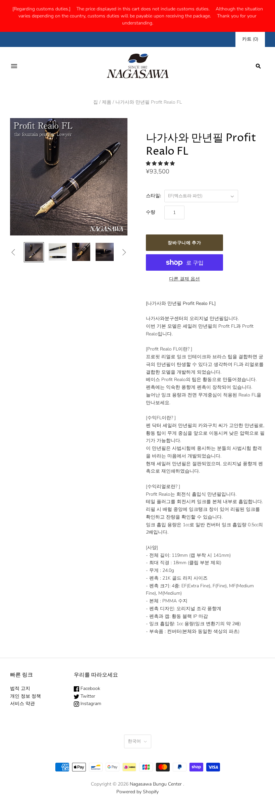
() (250, 39)
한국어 (134, 741)
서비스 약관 (22, 703)
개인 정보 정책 (25, 696)
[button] (161, 163)
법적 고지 (20, 688)
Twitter (87, 696)
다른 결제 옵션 (184, 279)
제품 (106, 102)
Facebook (89, 688)
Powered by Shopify (137, 792)
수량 (150, 212)
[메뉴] (14, 66)
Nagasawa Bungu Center (156, 784)
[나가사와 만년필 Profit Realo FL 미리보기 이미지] (34, 252)
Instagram (90, 703)
